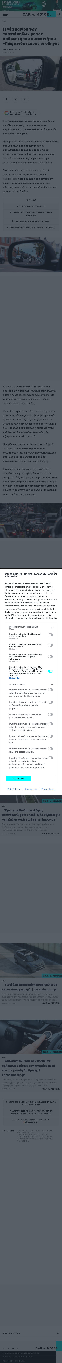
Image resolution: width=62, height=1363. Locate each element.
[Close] (56, 574)
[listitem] (31, 628)
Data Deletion (14, 789)
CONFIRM (18, 778)
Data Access (31, 789)
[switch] (50, 634)
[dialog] (31, 681)
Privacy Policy (48, 789)
